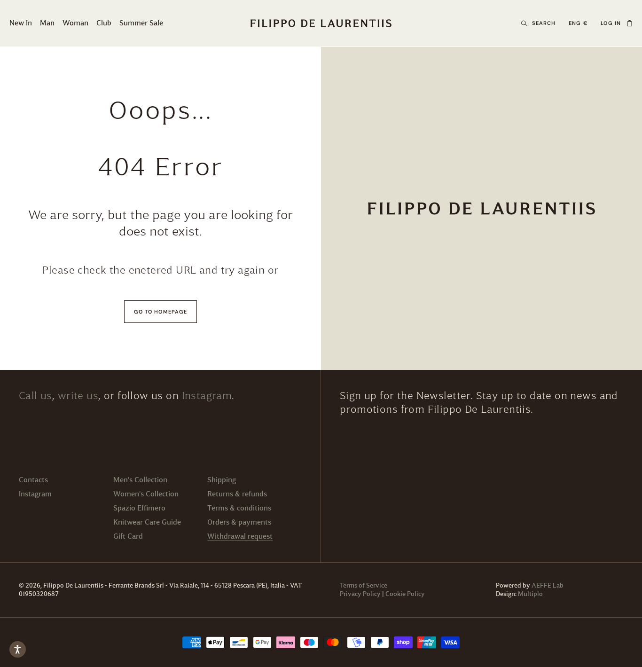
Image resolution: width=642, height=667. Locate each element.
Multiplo (530, 594)
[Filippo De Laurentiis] (481, 208)
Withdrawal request (240, 536)
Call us (35, 395)
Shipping (221, 479)
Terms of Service (363, 585)
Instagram (207, 395)
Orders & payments (239, 522)
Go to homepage (160, 311)
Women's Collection (146, 493)
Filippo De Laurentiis (74, 585)
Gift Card (128, 536)
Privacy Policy (360, 594)
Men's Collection (140, 479)
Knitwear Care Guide (147, 522)
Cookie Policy (405, 594)
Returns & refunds (237, 493)
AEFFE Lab (548, 585)
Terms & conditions (239, 507)
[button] (629, 23)
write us (78, 395)
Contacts (33, 479)
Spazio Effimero (139, 507)
